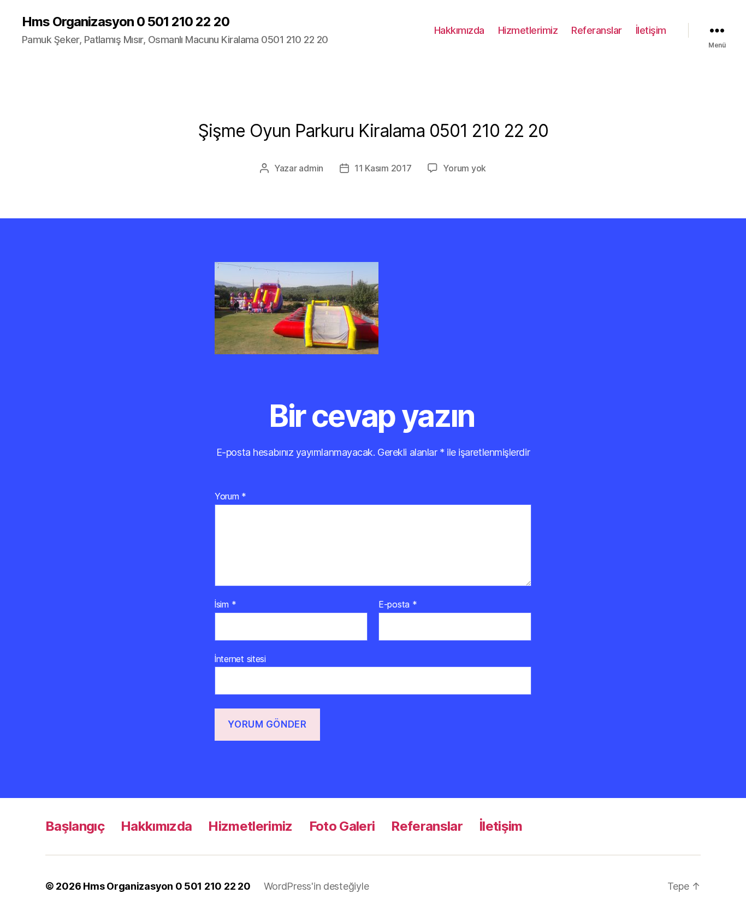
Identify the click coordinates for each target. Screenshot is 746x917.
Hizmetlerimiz (528, 30)
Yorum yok (464, 168)
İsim (225, 605)
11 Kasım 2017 (383, 168)
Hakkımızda (459, 30)
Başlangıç (74, 826)
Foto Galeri (342, 826)
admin (311, 168)
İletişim (651, 30)
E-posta (397, 605)
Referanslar (596, 30)
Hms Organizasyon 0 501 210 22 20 (125, 21)
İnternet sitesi (240, 658)
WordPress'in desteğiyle (316, 886)
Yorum (230, 497)
